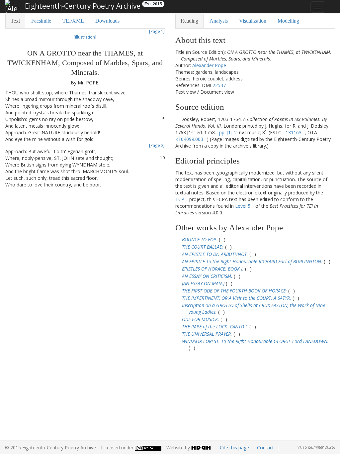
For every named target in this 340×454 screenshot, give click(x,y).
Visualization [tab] (252, 21)
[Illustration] (85, 37)
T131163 (292, 132)
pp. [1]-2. (228, 132)
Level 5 (242, 206)
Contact (265, 447)
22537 (219, 85)
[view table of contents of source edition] (177, 119)
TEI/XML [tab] (73, 21)
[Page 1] (157, 31)
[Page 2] (157, 145)
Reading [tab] (189, 21)
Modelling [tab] (288, 21)
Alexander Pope (209, 65)
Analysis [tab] (219, 21)
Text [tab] (15, 21)
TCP (179, 199)
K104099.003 (189, 139)
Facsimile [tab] (41, 21)
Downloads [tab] (107, 21)
